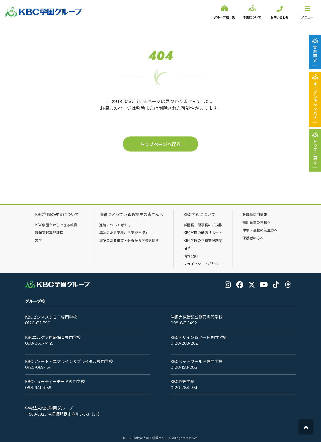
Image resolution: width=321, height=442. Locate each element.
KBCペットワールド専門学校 (196, 361)
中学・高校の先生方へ (260, 230)
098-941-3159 (38, 387)
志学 (38, 240)
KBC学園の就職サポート (203, 232)
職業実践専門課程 (49, 232)
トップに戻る (315, 151)
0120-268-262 (184, 343)
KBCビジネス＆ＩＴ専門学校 (51, 317)
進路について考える (115, 224)
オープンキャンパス (315, 100)
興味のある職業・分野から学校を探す (129, 240)
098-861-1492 (184, 323)
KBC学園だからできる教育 (56, 224)
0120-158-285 (184, 367)
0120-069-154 (38, 367)
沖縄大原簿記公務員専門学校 (197, 317)
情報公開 (191, 255)
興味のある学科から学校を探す (123, 232)
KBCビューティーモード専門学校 (55, 381)
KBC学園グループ (44, 12)
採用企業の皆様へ (257, 222)
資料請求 (315, 53)
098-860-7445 (39, 343)
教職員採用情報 (255, 214)
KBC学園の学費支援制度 (203, 240)
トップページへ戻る (160, 144)
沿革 (187, 248)
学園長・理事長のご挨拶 (203, 224)
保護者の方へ (253, 237)
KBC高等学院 (182, 381)
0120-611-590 (37, 323)
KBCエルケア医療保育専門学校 (53, 337)
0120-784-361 (184, 387)
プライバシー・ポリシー (203, 263)
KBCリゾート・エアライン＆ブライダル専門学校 (69, 361)
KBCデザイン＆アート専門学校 (198, 337)
